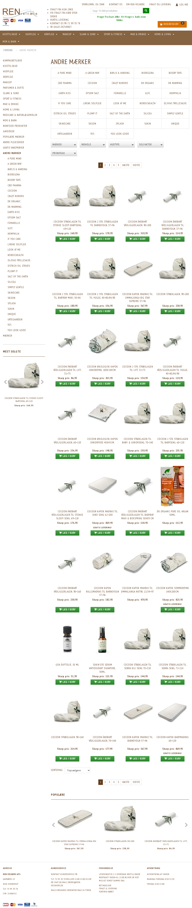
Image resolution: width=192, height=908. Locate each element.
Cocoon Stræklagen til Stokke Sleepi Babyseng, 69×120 (24, 400)
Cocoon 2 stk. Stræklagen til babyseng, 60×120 (172, 440)
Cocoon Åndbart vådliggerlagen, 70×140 (102, 739)
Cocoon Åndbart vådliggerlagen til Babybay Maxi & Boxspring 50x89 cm (137, 515)
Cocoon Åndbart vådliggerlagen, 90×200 (137, 223)
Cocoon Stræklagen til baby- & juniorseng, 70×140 (137, 440)
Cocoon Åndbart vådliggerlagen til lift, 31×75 (67, 370)
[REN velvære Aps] (20, 12)
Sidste (136, 165)
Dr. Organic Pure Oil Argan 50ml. (172, 513)
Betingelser (105, 885)
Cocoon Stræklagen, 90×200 (172, 294)
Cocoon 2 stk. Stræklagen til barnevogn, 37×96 (102, 223)
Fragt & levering (108, 888)
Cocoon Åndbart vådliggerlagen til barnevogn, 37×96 (172, 225)
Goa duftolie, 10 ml (67, 664)
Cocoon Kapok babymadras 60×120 (173, 739)
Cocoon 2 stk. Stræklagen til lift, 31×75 (137, 368)
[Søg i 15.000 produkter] (146, 10)
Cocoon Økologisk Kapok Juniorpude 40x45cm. (102, 440)
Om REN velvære (135, 4)
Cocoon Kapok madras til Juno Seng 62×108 (102, 513)
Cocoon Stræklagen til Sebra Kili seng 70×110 (138, 666)
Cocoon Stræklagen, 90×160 (67, 737)
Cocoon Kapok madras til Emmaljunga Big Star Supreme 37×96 (137, 298)
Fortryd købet (106, 891)
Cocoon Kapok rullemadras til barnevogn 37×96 (102, 591)
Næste (126, 165)
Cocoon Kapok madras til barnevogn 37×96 (137, 739)
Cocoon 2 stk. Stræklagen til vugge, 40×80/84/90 (102, 296)
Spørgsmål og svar (93, 4)
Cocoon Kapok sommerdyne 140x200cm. (172, 589)
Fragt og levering (160, 4)
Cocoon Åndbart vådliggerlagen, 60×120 (67, 440)
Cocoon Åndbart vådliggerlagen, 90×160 (67, 589)
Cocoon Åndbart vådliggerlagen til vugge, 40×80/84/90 (172, 370)
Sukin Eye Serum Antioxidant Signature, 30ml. (102, 668)
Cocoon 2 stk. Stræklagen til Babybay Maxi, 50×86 (67, 296)
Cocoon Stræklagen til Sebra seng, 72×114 (173, 666)
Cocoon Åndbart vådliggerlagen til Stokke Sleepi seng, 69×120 (67, 515)
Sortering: (57, 770)
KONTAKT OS (115, 4)
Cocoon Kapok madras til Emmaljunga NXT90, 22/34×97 (137, 589)
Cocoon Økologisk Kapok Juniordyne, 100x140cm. (102, 368)
